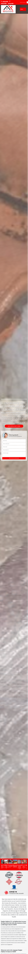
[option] (14, 477)
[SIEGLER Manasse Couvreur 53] (8, 9)
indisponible (5, 1)
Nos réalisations (14, 426)
